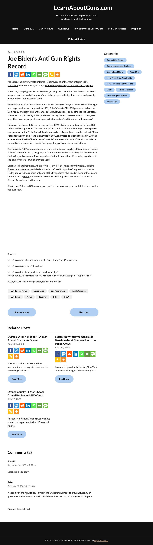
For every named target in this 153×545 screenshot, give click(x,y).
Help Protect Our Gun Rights (119, 78)
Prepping (136, 28)
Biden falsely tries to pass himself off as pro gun (69, 85)
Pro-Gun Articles (117, 28)
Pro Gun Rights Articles (117, 95)
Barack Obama (46, 81)
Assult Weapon (78, 291)
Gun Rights (15, 297)
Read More (17, 379)
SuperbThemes (101, 540)
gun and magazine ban (79, 124)
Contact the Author (115, 60)
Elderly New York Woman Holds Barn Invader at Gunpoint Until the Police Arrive (75, 340)
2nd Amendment (58, 291)
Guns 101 (29, 28)
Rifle (55, 297)
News (29, 297)
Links (109, 90)
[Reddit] (22, 74)
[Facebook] (10, 74)
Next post (84, 312)
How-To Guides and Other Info (120, 84)
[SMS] (45, 74)
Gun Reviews (46, 28)
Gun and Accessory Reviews (119, 66)
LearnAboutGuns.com (76, 7)
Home (15, 28)
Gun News (63, 28)
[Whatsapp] (33, 74)
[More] (57, 74)
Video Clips (39, 291)
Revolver (42, 297)
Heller (26, 176)
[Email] (39, 74)
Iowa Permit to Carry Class (88, 28)
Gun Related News (19, 291)
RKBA (66, 297)
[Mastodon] (16, 74)
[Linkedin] (28, 74)
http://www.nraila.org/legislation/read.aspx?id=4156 (35, 281)
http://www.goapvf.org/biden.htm (25, 265)
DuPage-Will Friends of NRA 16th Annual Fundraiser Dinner (27, 338)
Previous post (21, 312)
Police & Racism (76, 38)
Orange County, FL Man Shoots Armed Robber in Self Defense (26, 393)
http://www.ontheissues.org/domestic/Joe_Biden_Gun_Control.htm (42, 259)
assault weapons (38, 104)
